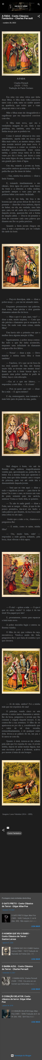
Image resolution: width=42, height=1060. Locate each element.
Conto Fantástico (14, 833)
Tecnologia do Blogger (22, 1056)
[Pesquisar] (38, 4)
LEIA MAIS (35, 926)
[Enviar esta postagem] (8, 829)
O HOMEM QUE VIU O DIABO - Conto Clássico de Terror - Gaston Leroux (16, 936)
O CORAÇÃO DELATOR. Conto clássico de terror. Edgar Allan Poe (16, 999)
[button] (38, 16)
